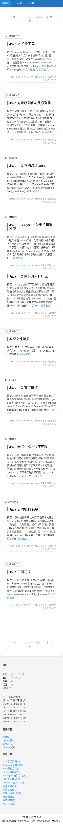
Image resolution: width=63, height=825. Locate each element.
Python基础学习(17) (13, 782)
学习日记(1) (9, 803)
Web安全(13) (10, 786)
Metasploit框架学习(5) (14, 775)
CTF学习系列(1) (11, 761)
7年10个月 (16, 677)
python (8, 740)
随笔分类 (7, 754)
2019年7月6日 (11, 439)
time (6, 736)
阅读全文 (44, 69)
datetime (9, 747)
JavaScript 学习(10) (13, 765)
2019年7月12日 (12, 217)
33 (11, 684)
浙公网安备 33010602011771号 (20, 821)
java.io (8, 743)
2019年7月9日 (11, 331)
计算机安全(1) (10, 789)
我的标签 (7, 729)
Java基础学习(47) (12, 768)
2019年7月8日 (11, 380)
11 (45, 17)
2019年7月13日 (12, 158)
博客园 (5, 3)
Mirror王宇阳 (17, 674)
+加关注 (7, 688)
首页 (19, 3)
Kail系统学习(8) (11, 772)
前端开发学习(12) (12, 793)
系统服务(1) (9, 800)
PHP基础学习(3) (11, 779)
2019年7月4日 (11, 502)
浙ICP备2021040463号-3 (48, 821)
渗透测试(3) (9, 796)
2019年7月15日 (12, 36)
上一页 (12, 17)
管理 (31, 3)
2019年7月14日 (12, 95)
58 (11, 681)
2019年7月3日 (11, 564)
